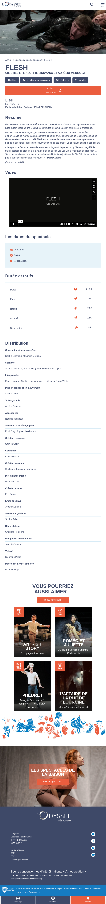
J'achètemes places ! (51, 90)
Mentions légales (17, 850)
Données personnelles (19, 859)
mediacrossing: (36, 879)
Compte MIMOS (53, 901)
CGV (12, 856)
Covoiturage (18, 901)
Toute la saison (52, 599)
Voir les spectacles (52, 781)
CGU (12, 853)
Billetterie (88, 901)
